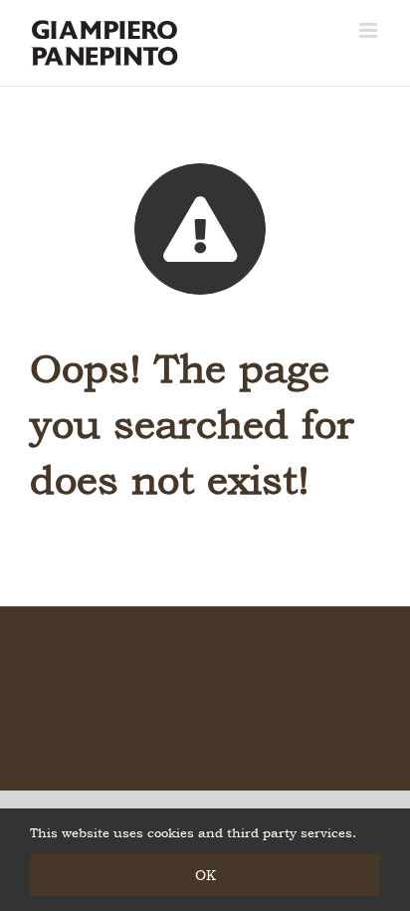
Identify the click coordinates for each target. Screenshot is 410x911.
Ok (205, 874)
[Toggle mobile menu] (369, 30)
